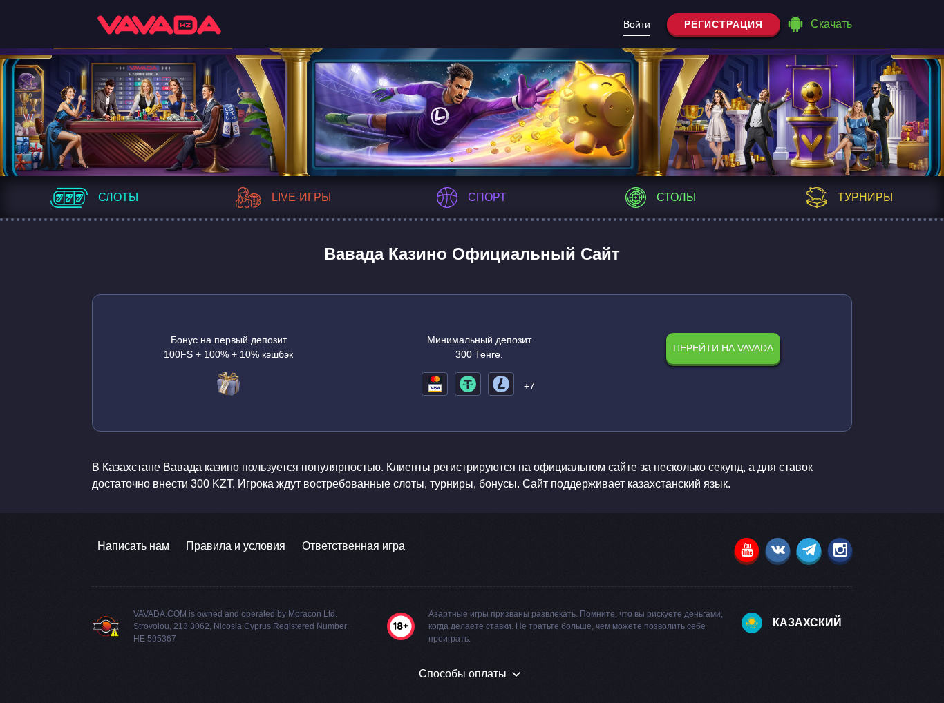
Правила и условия (235, 546)
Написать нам (133, 546)
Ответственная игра (353, 546)
